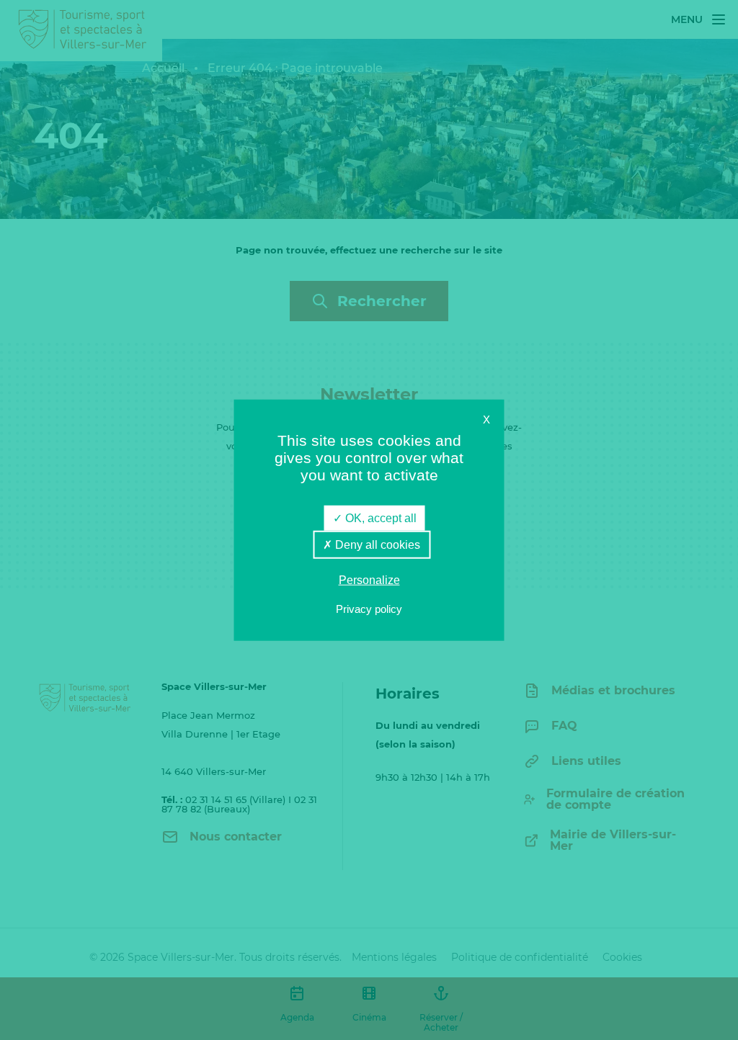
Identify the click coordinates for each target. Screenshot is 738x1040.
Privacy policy (369, 608)
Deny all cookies (376, 545)
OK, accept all (379, 518)
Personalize (369, 580)
